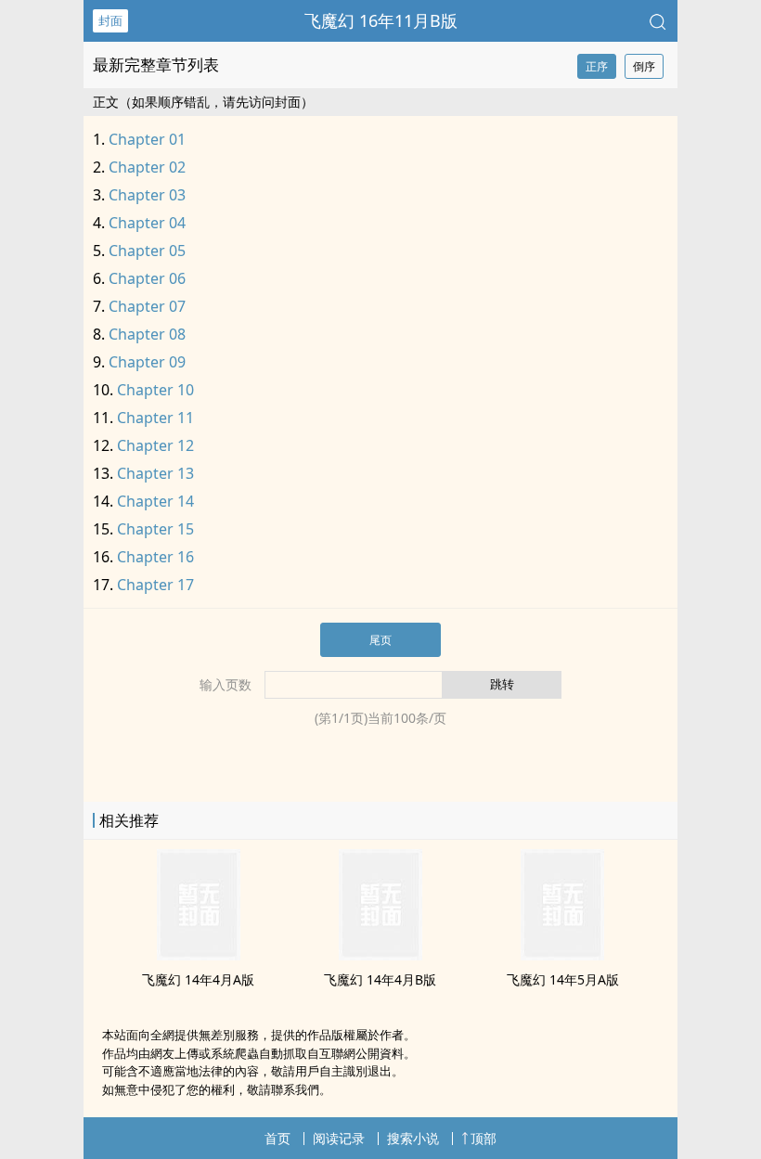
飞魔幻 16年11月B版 (381, 20)
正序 (597, 66)
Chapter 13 (155, 473)
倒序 (644, 66)
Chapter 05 (147, 250)
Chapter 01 (147, 139)
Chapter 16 (155, 557)
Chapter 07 (147, 306)
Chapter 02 (147, 167)
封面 (110, 20)
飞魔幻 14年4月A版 (198, 979)
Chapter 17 (155, 584)
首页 (277, 1138)
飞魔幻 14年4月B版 (380, 979)
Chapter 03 (147, 195)
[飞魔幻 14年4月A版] (198, 955)
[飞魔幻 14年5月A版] (562, 955)
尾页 (380, 640)
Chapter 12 (155, 445)
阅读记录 (339, 1138)
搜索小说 (413, 1138)
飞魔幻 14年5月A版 (563, 979)
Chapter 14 (155, 501)
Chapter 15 (155, 529)
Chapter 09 (147, 362)
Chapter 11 (155, 417)
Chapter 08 (147, 334)
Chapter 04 (147, 222)
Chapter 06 (147, 278)
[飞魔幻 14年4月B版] (380, 955)
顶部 (484, 1138)
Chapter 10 (155, 390)
